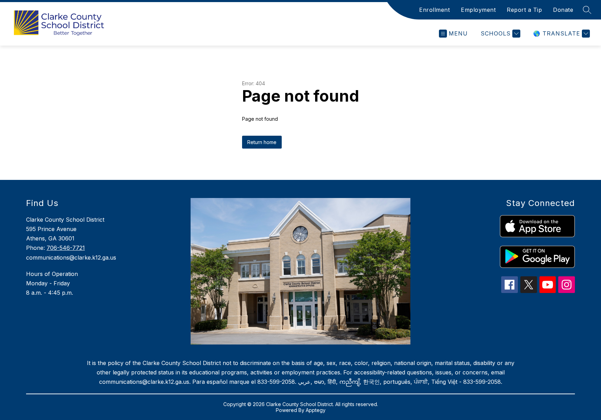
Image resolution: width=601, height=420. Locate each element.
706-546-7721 (66, 247)
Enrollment (434, 9)
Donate (563, 9)
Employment (478, 9)
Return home (262, 142)
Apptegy (316, 410)
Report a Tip (524, 9)
